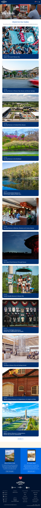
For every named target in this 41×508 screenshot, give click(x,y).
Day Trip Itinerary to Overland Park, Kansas (15, 125)
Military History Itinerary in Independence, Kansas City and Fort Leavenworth (14, 434)
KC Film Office (35, 501)
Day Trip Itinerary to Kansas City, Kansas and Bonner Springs (19, 91)
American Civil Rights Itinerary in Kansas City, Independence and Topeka (13, 331)
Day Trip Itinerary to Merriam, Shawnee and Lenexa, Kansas (19, 228)
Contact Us (25, 496)
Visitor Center (25, 501)
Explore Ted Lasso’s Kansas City (12, 57)
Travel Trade (35, 498)
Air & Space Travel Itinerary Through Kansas (15, 262)
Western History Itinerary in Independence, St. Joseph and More (20, 399)
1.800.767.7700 (15, 492)
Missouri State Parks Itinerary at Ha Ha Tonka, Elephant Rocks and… (13, 194)
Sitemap (36, 504)
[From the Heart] (20, 478)
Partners (35, 496)
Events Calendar (25, 498)
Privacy (39, 504)
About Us (25, 492)
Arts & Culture (6, 55)
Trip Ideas (5, 89)
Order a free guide (9, 471)
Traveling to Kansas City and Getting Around (15, 365)
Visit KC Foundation (35, 499)
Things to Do (25, 499)
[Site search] (37, 2)
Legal (33, 504)
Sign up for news (31, 471)
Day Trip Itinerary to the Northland (12, 159)
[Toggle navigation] (39, 2)
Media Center (35, 492)
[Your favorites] (35, 2)
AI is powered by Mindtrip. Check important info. (33, 505)
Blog (25, 494)
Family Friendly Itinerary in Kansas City (14, 296)
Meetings (35, 494)
